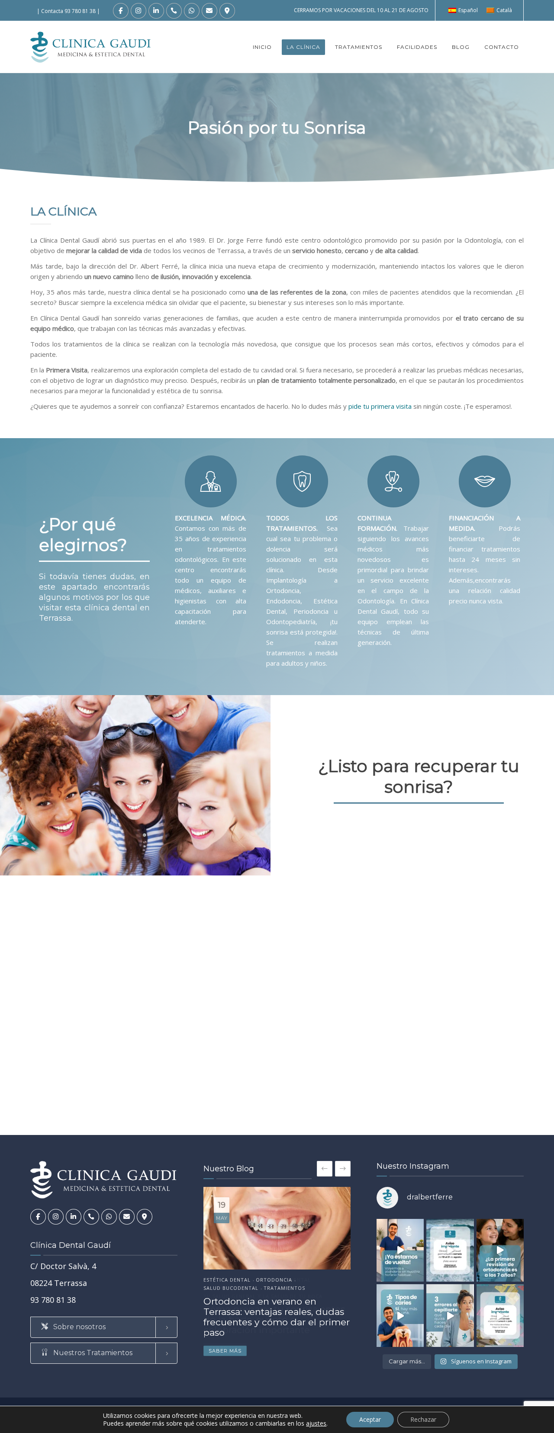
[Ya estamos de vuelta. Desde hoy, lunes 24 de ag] (400, 1250)
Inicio (262, 47)
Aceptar (370, 1419)
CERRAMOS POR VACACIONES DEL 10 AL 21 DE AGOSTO (361, 10)
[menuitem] (463, 10)
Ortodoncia (274, 1279)
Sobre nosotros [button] (79, 1327)
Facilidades (417, 47)
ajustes (316, 1423)
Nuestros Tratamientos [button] (92, 1353)
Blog (461, 47)
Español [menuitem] (468, 10)
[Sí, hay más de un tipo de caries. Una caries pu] (400, 1315)
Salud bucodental (230, 1288)
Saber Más (225, 1351)
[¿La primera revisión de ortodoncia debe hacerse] (500, 1250)
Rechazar (423, 1419)
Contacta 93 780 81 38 (68, 11)
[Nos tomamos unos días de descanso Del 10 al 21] (449, 1250)
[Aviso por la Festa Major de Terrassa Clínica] (500, 1315)
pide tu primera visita (380, 406)
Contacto (501, 47)
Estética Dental (227, 1279)
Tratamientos (358, 47)
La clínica (303, 47)
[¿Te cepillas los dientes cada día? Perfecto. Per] (449, 1315)
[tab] (104, 1327)
